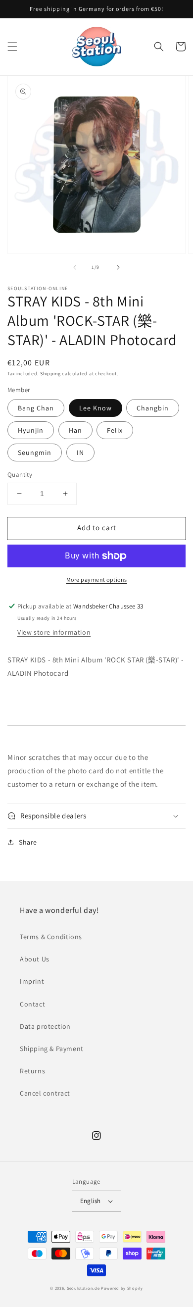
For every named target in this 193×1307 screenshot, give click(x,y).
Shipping (50, 373)
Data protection (45, 1026)
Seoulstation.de (83, 1288)
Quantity (19, 474)
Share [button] (28, 842)
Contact (32, 1004)
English (90, 1201)
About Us (34, 959)
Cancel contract (45, 1093)
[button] (12, 46)
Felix (115, 430)
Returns (32, 1070)
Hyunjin (31, 430)
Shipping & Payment (52, 1048)
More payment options (96, 579)
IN (80, 452)
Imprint (32, 981)
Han (75, 430)
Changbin (153, 407)
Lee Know (95, 407)
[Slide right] (118, 267)
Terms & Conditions (51, 936)
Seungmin (34, 452)
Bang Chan (36, 407)
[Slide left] (75, 267)
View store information (54, 632)
